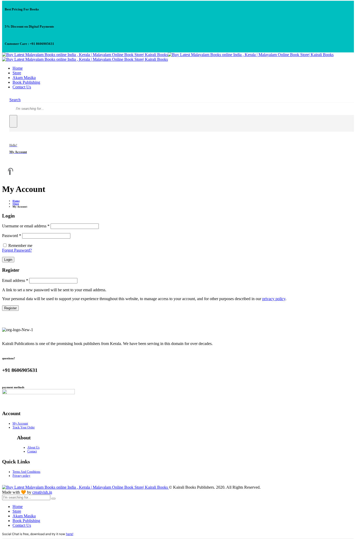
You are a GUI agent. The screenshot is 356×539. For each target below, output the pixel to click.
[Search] (13, 121)
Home (18, 68)
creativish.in (42, 492)
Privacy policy (21, 475)
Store (17, 73)
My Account (20, 423)
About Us (33, 447)
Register (10, 308)
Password (11, 235)
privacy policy (273, 298)
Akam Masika (24, 77)
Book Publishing (26, 82)
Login (8, 260)
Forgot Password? (17, 250)
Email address (15, 280)
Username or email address (26, 226)
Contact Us (22, 87)
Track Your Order (24, 427)
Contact (32, 451)
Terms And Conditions (26, 472)
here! (69, 534)
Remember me (20, 245)
